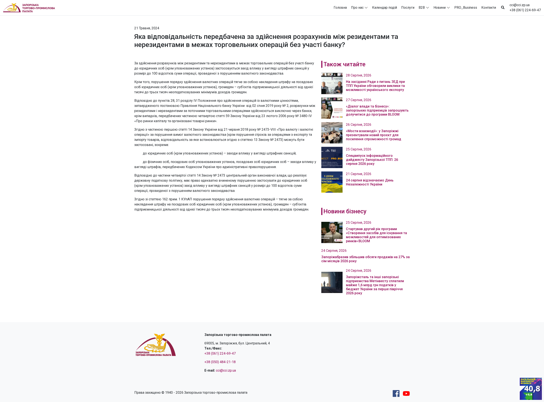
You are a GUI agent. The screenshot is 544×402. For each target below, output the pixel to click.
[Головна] (31, 7)
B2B (422, 8)
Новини (440, 8)
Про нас (357, 8)
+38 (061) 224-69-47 (525, 10)
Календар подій (384, 8)
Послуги (407, 8)
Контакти (488, 8)
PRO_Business (465, 8)
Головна (340, 8)
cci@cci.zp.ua (520, 5)
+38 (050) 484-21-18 (220, 362)
